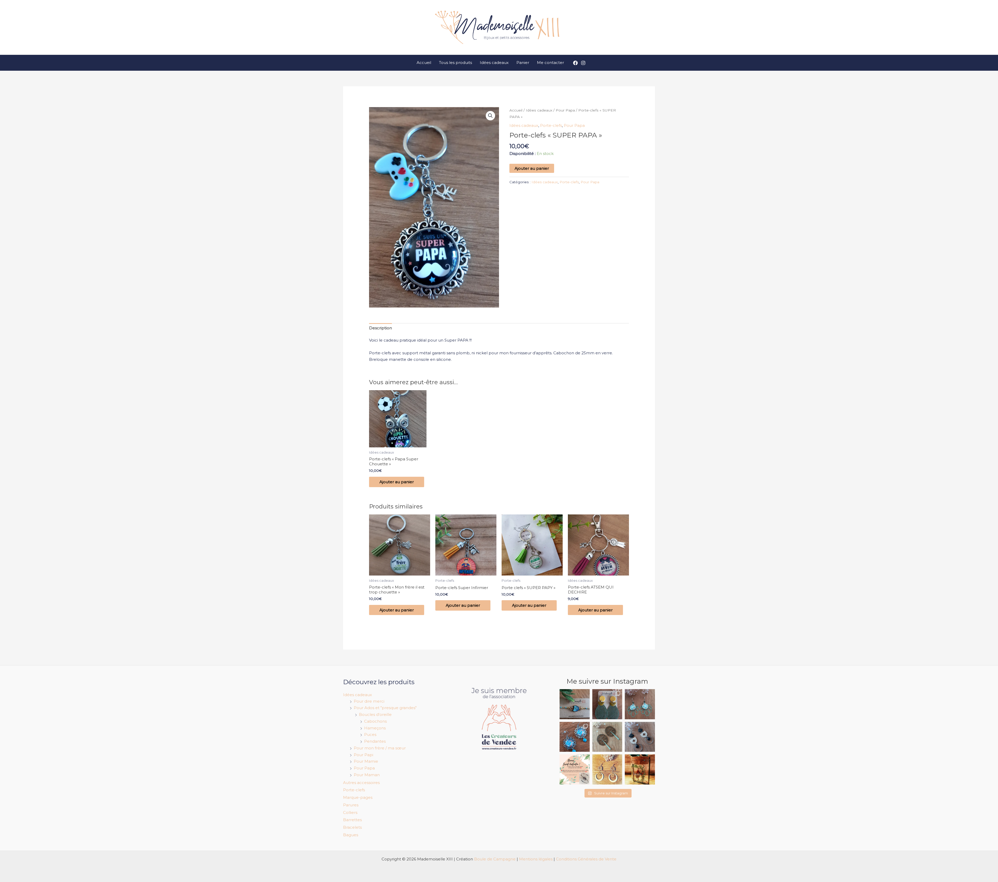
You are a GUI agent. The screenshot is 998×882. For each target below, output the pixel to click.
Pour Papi (363, 754)
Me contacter (550, 62)
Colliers (350, 812)
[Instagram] (583, 63)
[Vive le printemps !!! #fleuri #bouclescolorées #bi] (640, 704)
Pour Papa (565, 110)
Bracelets (352, 827)
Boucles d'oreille (375, 714)
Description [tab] (380, 327)
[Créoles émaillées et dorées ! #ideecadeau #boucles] (607, 769)
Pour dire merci (369, 701)
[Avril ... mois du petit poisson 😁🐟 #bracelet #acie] (575, 704)
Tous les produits (455, 62)
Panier (522, 62)
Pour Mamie (366, 761)
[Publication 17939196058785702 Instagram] (575, 769)
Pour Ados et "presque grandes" (385, 707)
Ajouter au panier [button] (396, 481)
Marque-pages (357, 797)
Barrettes (352, 819)
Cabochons (375, 721)
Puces (370, 734)
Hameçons (375, 728)
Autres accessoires (361, 782)
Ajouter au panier (532, 168)
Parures (350, 804)
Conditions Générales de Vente (586, 859)
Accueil (424, 62)
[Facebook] (575, 63)
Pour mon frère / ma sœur (380, 748)
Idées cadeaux (494, 62)
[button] (490, 115)
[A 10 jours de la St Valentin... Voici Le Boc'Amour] (640, 769)
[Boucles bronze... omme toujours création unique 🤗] (607, 737)
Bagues (350, 834)
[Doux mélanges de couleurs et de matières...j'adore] (607, 704)
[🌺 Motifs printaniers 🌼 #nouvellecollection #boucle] (575, 737)
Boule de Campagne (495, 859)
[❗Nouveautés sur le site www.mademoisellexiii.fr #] (640, 737)
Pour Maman (367, 774)
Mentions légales (536, 859)
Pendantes (375, 741)
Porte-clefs (551, 125)
